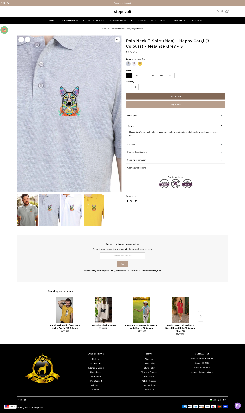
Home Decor (117, 20)
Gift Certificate (149, 381)
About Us (149, 359)
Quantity (130, 81)
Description (132, 115)
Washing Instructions (136, 168)
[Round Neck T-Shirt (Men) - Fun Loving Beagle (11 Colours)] (64, 310)
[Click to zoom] (117, 40)
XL (153, 75)
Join (122, 264)
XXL (161, 75)
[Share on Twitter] (131, 201)
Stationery (137, 20)
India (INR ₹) (219, 399)
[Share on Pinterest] (136, 201)
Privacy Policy (149, 363)
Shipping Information (136, 160)
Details (131, 126)
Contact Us (149, 389)
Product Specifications (137, 152)
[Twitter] (7, 3)
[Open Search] (218, 11)
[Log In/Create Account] (222, 11)
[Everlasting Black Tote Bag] (103, 310)
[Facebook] (1, 3)
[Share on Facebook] (128, 201)
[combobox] (10, 407)
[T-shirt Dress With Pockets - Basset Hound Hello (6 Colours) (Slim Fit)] (180, 310)
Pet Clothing (158, 20)
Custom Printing (149, 385)
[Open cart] (226, 11)
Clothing (49, 20)
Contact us (131, 196)
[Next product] (200, 316)
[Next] (27, 39)
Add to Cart (175, 96)
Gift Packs (179, 20)
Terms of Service (149, 372)
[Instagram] (4, 3)
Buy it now (176, 104)
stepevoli (122, 11)
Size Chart (131, 144)
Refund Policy (149, 368)
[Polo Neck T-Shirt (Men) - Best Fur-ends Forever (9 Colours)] (141, 310)
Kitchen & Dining (93, 20)
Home (103, 29)
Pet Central (149, 376)
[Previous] (21, 39)
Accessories (69, 20)
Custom (195, 20)
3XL (171, 75)
